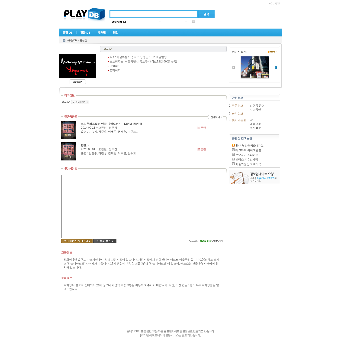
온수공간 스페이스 (246, 155)
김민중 (93, 153)
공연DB (72, 40)
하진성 (102, 153)
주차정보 (255, 128)
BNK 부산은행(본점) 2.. (249, 145)
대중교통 (255, 124)
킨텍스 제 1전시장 (246, 159)
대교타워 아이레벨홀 (248, 150)
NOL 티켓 (274, 3)
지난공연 (255, 109)
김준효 (102, 131)
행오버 (85, 145)
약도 (252, 120)
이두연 (122, 153)
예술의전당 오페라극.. (249, 164)
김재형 (112, 153)
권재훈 (122, 131)
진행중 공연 (257, 105)
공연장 (83, 40)
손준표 (132, 131)
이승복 (93, 131)
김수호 (132, 153)
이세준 (112, 131)
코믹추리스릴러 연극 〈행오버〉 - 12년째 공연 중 (111, 123)
